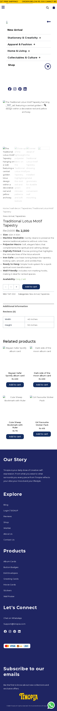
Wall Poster (9, 596)
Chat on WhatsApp (13, 618)
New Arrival (8, 216)
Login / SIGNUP (11, 510)
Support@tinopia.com (14, 624)
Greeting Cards (11, 579)
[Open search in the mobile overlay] (47, 7)
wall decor (15, 208)
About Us (8, 534)
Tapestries (26, 208)
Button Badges (11, 567)
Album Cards (10, 561)
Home (6, 208)
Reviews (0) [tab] (9, 311)
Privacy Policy (46, 706)
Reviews (8, 516)
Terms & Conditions (35, 706)
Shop (6, 522)
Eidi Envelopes (11, 573)
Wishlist (7, 528)
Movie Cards (10, 584)
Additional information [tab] (15, 306)
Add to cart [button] (15, 384)
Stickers (8, 590)
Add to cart (31, 286)
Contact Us (9, 540)
